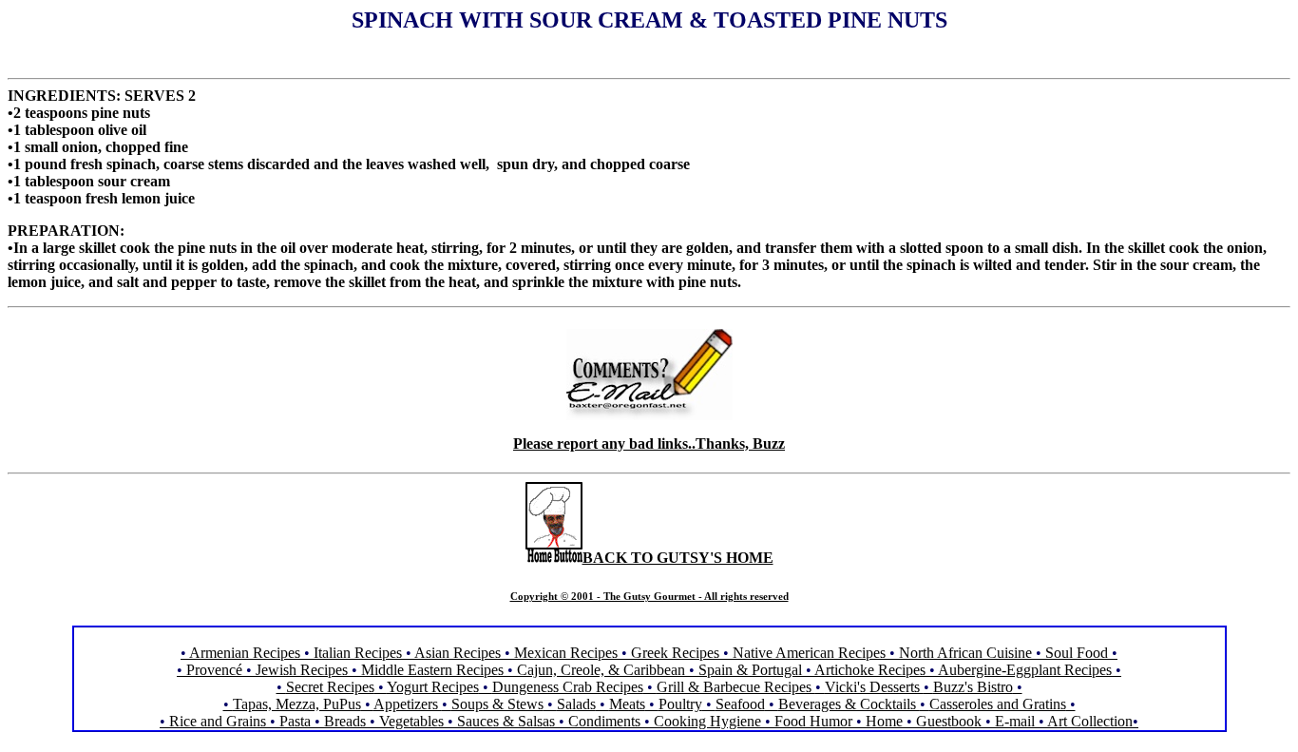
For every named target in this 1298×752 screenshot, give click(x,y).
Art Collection (1090, 721)
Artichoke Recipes (870, 670)
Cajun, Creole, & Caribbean (601, 670)
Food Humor (815, 721)
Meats (627, 704)
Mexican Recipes (567, 653)
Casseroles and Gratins (997, 704)
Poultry (680, 704)
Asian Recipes (457, 653)
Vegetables (411, 721)
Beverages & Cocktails (849, 704)
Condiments (604, 721)
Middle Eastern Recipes (434, 670)
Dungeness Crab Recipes (567, 687)
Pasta (295, 721)
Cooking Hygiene (709, 721)
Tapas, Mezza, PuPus (297, 704)
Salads (576, 704)
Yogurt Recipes (433, 687)
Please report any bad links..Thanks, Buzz (649, 443)
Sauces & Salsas (506, 721)
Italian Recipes (360, 653)
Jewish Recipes (304, 670)
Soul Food (1076, 653)
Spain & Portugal (750, 670)
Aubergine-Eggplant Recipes (1025, 670)
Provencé (214, 670)
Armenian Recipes (244, 653)
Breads (345, 721)
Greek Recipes (675, 653)
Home (884, 721)
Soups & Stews (497, 704)
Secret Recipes (330, 687)
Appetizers (407, 704)
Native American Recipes (809, 653)
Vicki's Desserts (874, 687)
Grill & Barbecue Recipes (736, 687)
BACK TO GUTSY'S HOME (677, 558)
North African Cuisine (965, 653)
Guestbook (949, 721)
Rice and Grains (217, 721)
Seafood (740, 704)
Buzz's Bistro (973, 687)
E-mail (1015, 721)
